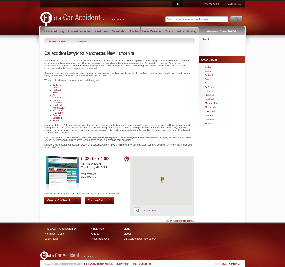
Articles (95, 233)
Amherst (57, 85)
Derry (56, 95)
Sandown (57, 115)
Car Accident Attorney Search (140, 238)
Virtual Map (97, 228)
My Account (212, 3)
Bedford (57, 90)
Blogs (127, 228)
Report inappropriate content (179, 221)
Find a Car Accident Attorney (60, 228)
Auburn (56, 87)
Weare (56, 120)
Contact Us (234, 3)
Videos (127, 233)
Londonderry (59, 105)
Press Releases (100, 238)
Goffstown (58, 97)
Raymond (58, 112)
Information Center (55, 233)
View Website (88, 177)
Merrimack (58, 110)
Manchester (59, 107)
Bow (55, 92)
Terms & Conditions (141, 264)
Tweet (206, 39)
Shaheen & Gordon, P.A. (60, 42)
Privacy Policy (122, 264)
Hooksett (57, 100)
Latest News (51, 238)
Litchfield (57, 102)
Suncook (57, 117)
